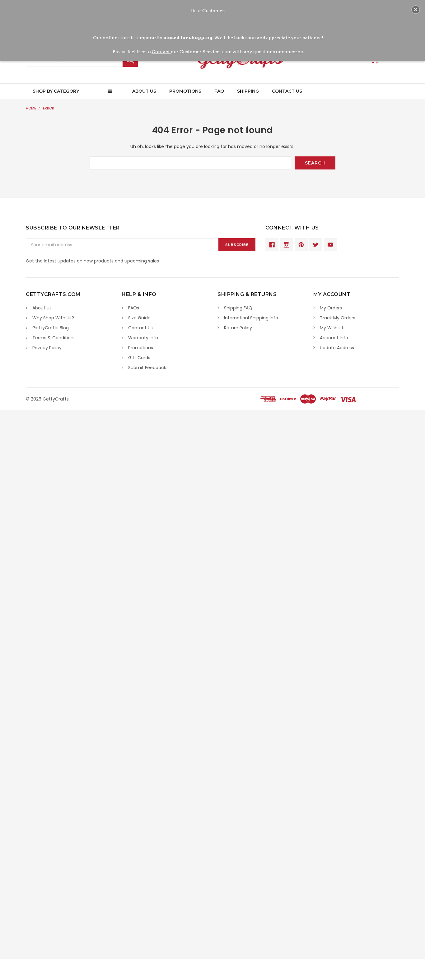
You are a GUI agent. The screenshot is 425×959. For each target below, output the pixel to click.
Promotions (185, 91)
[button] (415, 9)
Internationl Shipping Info (251, 318)
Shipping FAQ (238, 308)
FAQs (133, 308)
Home (31, 108)
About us (42, 308)
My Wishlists (333, 328)
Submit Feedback (147, 367)
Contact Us (287, 91)
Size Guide (139, 318)
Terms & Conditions (54, 338)
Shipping (248, 91)
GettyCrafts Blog (50, 328)
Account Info (334, 338)
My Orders (331, 308)
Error (48, 108)
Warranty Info (143, 338)
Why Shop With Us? (53, 318)
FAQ (219, 91)
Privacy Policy (47, 348)
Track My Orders (337, 318)
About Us (144, 91)
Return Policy (238, 328)
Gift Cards (139, 357)
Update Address (337, 348)
